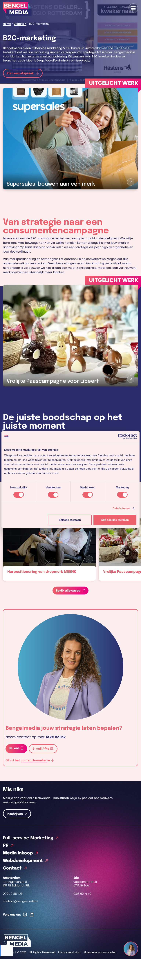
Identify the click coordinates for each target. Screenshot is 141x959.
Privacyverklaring (69, 952)
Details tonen (121, 508)
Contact (12, 868)
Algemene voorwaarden (99, 952)
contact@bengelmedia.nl (20, 901)
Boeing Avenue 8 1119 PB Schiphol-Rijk (16, 884)
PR (5, 845)
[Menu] (133, 8)
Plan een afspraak (20, 73)
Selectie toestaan (70, 519)
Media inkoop (18, 853)
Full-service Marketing (28, 838)
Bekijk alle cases (68, 590)
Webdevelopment (23, 860)
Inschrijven (15, 814)
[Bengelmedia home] (70, 940)
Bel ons (14, 748)
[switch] (53, 495)
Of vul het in (28, 760)
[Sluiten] (134, 945)
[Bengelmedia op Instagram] (25, 915)
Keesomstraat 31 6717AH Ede (85, 884)
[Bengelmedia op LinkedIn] (31, 915)
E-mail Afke (41, 748)
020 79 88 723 (13, 894)
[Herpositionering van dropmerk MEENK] (49, 549)
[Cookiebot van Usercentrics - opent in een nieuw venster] (121, 436)
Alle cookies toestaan (115, 519)
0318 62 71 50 (82, 894)
